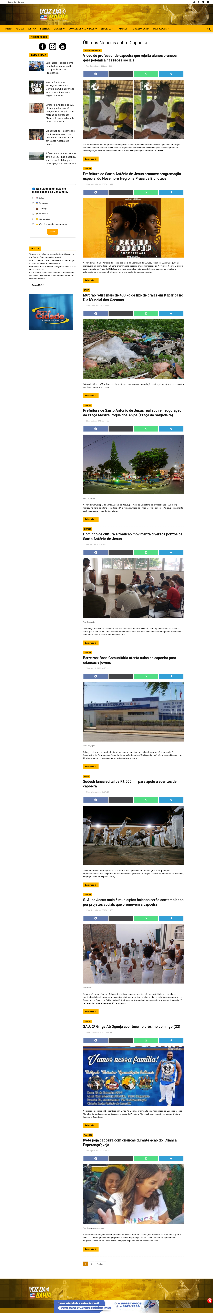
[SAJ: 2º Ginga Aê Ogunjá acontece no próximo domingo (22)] (133, 1076)
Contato (21, 2)
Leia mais (89, 159)
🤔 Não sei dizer (43, 219)
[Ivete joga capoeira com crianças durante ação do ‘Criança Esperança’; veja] (133, 1194)
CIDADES (58, 28)
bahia (86, 290)
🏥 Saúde (40, 198)
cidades (87, 169)
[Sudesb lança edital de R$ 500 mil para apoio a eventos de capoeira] (133, 835)
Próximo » (101, 1264)
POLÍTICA (45, 28)
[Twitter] (203, 2)
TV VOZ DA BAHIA (140, 28)
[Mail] (198, 2)
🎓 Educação (42, 213)
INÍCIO (8, 28)
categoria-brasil (92, 50)
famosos (88, 1135)
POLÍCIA (20, 28)
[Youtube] (208, 2)
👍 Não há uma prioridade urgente (51, 224)
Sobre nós (12, 2)
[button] (209, 32)
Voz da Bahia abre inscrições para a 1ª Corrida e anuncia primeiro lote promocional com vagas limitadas (60, 89)
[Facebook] (189, 2)
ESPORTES (106, 28)
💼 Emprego (41, 208)
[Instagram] (193, 2)
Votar (52, 231)
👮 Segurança (42, 203)
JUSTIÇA (32, 28)
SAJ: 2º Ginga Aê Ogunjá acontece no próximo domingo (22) (131, 1027)
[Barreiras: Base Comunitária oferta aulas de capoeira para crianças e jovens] (133, 712)
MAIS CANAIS (160, 28)
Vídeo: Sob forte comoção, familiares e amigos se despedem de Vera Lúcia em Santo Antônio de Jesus (60, 137)
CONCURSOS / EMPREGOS (81, 28)
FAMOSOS (123, 28)
